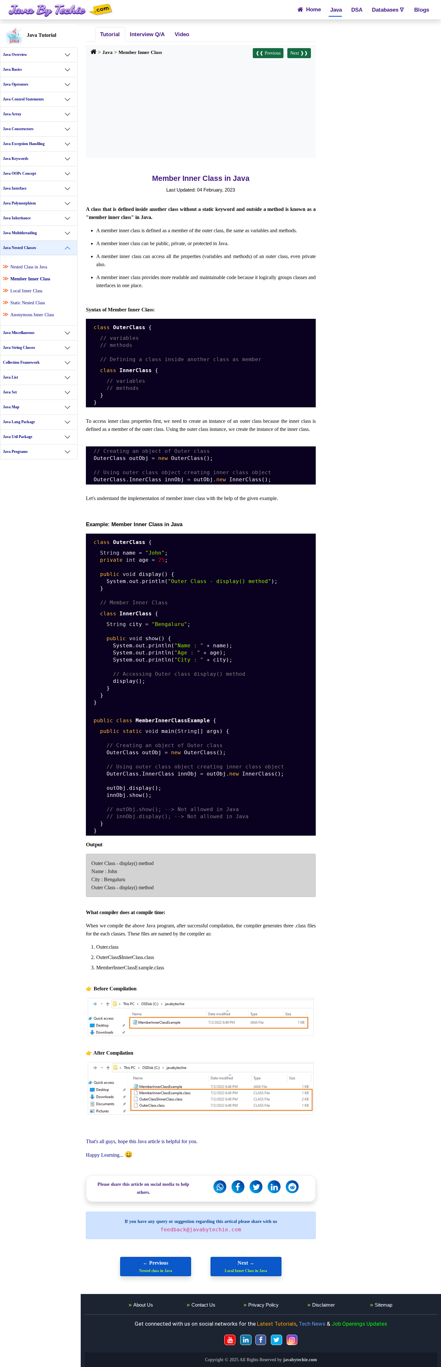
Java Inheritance (17, 218)
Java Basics (12, 69)
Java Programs (15, 451)
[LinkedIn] (274, 1186)
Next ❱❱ (299, 53)
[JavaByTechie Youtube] (229, 1340)
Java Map (11, 407)
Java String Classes (19, 347)
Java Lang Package (19, 422)
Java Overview (15, 54)
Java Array (12, 114)
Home (312, 9)
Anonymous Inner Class (32, 314)
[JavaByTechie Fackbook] (260, 1340)
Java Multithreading (20, 233)
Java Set (10, 392)
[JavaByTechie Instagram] (292, 1340)
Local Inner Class (26, 290)
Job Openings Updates (359, 1323)
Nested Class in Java (28, 267)
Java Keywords (15, 158)
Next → (246, 1266)
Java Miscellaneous (19, 332)
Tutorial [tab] (109, 34)
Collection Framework (21, 362)
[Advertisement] (200, 107)
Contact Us (203, 1305)
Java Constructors (18, 129)
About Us (143, 1305)
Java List (10, 377)
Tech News (312, 1323)
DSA (357, 10)
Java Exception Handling (24, 143)
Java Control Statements (23, 99)
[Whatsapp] (219, 1186)
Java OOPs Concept (19, 173)
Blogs (421, 10)
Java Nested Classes (19, 247)
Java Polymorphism (19, 203)
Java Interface (14, 188)
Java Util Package (17, 436)
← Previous (155, 1266)
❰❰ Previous (268, 53)
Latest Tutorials (276, 1323)
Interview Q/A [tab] (146, 34)
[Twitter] (256, 1186)
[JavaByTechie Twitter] (276, 1340)
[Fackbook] (237, 1186)
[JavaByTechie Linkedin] (245, 1340)
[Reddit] (292, 1186)
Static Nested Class (27, 302)
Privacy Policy (263, 1305)
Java (335, 10)
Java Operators (15, 84)
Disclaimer (323, 1305)
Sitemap (383, 1305)
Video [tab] (181, 34)
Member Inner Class (30, 279)
